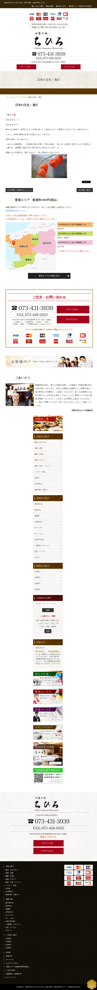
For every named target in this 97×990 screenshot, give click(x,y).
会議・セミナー (40, 460)
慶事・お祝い (39, 454)
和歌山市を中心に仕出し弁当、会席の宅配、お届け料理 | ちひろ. (45, 987)
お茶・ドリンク (40, 551)
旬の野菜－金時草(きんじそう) (20, 190)
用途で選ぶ (10, 866)
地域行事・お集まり (41, 490)
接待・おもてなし (41, 442)
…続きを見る (55, 663)
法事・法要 (38, 448)
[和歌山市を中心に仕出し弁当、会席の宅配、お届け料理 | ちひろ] (48, 40)
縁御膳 (37, 516)
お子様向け (38, 484)
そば (52, 623)
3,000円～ (38, 583)
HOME (9, 91)
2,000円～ (38, 577)
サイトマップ (10, 977)
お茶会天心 (38, 522)
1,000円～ (38, 571)
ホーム (9, 97)
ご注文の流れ (74, 91)
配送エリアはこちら (49, 837)
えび (41, 623)
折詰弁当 (38, 510)
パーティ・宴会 (40, 472)
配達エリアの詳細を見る (49, 276)
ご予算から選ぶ (11, 935)
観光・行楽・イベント (42, 466)
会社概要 (50, 6)
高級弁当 (22, 91)
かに (46, 623)
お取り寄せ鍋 (39, 539)
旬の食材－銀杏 (84, 190)
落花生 (53, 626)
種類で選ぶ (10, 899)
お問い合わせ (62, 6)
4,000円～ (38, 589)
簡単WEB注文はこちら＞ (16, 211)
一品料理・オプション (42, 545)
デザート (38, 557)
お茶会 (37, 478)
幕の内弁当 (38, 504)
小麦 (47, 626)
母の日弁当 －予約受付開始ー (47, 651)
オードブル (35, 91)
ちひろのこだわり (48, 91)
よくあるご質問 (38, 6)
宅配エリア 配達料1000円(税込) (81, 6)
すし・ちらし (39, 533)
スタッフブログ (19, 97)
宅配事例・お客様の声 (87, 91)
